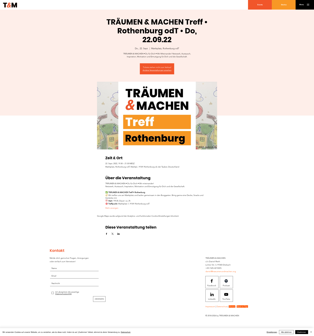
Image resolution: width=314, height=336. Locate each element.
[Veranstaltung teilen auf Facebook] (106, 234)
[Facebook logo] (211, 280)
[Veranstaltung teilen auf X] (112, 234)
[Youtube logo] (226, 294)
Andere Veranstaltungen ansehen (157, 70)
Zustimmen (301, 332)
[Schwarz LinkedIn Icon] (211, 294)
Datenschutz (126, 332)
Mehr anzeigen (111, 208)
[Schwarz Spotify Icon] (226, 280)
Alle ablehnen (286, 332)
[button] (302, 4)
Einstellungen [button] (272, 332)
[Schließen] (311, 332)
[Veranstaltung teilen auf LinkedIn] (118, 234)
